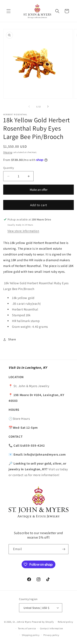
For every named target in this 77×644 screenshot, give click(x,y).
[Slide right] (48, 106)
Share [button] (12, 339)
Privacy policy (51, 635)
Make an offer (38, 191)
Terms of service (27, 628)
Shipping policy (31, 635)
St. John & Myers (22, 621)
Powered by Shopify (43, 621)
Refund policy (65, 621)
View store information (23, 231)
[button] (8, 11)
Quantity (8, 168)
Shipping (7, 152)
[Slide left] (29, 106)
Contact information (51, 628)
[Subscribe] (63, 549)
